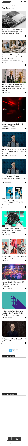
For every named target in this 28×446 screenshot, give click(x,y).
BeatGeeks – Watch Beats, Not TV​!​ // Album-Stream (14, 340)
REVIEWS (3, 121)
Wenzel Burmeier (5, 128)
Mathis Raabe (4, 155)
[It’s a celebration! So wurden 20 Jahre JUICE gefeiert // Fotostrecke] (14, 272)
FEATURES (4, 146)
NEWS (3, 27)
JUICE (3, 35)
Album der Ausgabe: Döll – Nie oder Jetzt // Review (12, 125)
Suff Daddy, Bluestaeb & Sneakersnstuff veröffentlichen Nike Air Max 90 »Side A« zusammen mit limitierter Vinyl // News (13, 59)
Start (3, 5)
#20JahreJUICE (4, 279)
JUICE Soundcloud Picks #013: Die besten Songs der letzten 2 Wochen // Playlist (14, 231)
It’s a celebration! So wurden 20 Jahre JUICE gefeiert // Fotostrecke (13, 284)
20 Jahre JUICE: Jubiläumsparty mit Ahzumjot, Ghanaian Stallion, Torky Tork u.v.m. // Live (13, 313)
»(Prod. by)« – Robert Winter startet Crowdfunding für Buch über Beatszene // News (12, 32)
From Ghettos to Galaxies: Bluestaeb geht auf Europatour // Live (13, 178)
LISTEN (3, 225)
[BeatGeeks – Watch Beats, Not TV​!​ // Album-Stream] (14, 329)
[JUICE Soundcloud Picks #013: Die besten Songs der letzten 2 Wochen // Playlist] (14, 219)
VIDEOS (3, 81)
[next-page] (17, 350)
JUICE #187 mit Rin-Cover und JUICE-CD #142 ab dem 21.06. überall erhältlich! (12, 203)
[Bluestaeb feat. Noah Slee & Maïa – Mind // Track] (14, 246)
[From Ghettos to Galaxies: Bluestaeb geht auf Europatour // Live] (14, 166)
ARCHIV (3, 198)
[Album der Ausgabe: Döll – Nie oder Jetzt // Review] (14, 109)
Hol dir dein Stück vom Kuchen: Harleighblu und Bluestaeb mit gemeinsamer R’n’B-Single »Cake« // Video (13, 88)
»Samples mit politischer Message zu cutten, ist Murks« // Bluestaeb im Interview (14, 151)
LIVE (3, 173)
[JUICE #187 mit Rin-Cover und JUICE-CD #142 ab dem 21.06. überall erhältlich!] (14, 192)
